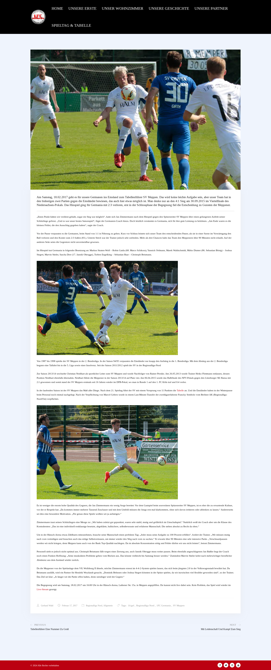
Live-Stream (43, 589)
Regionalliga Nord (94, 605)
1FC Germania (164, 605)
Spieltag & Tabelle (71, 25)
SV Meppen (179, 605)
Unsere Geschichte (169, 8)
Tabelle (180, 390)
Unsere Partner (211, 8)
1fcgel (131, 605)
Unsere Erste (82, 8)
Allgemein (108, 605)
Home (57, 8)
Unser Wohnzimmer (122, 8)
